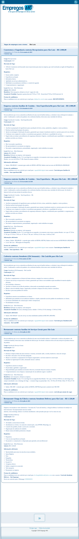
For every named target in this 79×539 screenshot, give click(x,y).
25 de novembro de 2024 (26, 181)
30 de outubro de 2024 (25, 259)
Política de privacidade (44, 528)
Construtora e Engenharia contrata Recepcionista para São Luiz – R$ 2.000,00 (35, 50)
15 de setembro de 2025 (26, 52)
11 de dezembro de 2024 (26, 108)
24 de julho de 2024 (25, 332)
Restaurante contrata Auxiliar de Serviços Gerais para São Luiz (29, 329)
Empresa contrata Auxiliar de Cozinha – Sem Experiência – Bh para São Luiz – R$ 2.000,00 (40, 179)
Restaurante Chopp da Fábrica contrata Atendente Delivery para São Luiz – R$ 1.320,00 (39, 399)
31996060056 (29, 479)
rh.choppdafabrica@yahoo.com (43, 475)
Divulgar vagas (33, 528)
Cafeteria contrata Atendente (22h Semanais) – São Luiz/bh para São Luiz (33, 256)
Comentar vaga (8, 53)
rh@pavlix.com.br (39, 99)
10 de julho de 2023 (25, 401)
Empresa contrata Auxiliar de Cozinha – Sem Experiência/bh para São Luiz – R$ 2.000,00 (40, 106)
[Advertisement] (39, 27)
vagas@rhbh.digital (39, 170)
